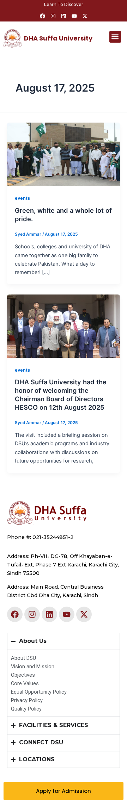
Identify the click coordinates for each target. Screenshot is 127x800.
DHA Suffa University (58, 38)
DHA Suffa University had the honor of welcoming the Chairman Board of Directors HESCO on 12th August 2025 (61, 394)
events (22, 198)
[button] (115, 37)
